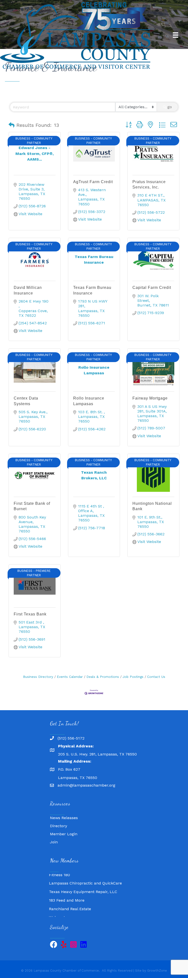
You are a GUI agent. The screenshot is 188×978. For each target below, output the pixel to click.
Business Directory (38, 677)
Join (54, 842)
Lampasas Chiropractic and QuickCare (85, 878)
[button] (11, 125)
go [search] (169, 107)
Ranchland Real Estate (70, 904)
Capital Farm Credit (151, 287)
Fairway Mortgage (150, 398)
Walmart (57, 912)
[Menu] (175, 35)
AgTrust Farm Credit (93, 182)
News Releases (64, 817)
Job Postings (133, 677)
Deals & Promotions (102, 677)
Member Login (63, 834)
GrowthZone (157, 970)
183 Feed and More (66, 895)
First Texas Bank (30, 614)
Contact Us (156, 677)
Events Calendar (70, 677)
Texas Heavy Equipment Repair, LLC (83, 886)
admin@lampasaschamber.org (86, 785)
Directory (58, 826)
